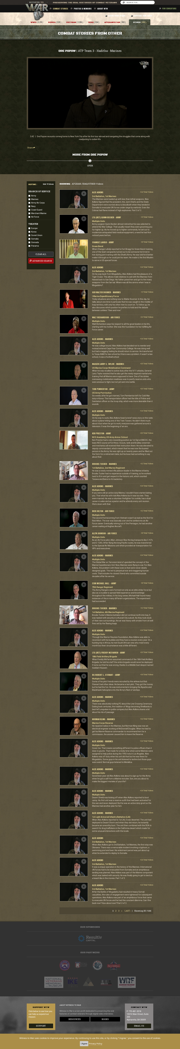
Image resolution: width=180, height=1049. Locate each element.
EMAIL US (139, 1025)
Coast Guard (36, 210)
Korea (33, 232)
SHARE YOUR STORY (116, 15)
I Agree (84, 1043)
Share (30, 148)
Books (105, 1019)
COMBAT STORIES (60, 8)
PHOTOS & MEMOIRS (83, 8)
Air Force (35, 217)
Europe (34, 228)
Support (41, 1025)
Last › (128, 910)
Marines (34, 199)
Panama (35, 246)
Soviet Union (36, 235)
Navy (33, 206)
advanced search (42, 261)
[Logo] (144, 65)
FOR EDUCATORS (169, 8)
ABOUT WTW (102, 8)
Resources (74, 1019)
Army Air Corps (38, 203)
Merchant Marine (38, 213)
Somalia (35, 239)
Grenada (35, 242)
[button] (90, 93)
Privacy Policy (95, 1043)
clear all (40, 254)
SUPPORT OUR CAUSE (143, 15)
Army (33, 196)
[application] (90, 93)
